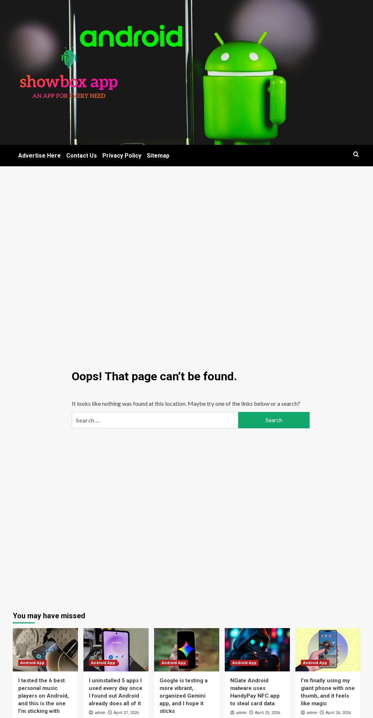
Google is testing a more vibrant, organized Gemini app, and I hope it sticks (184, 695)
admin (100, 712)
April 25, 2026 (267, 712)
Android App (32, 663)
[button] (356, 154)
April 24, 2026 (338, 712)
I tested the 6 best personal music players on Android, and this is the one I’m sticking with (43, 695)
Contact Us (81, 155)
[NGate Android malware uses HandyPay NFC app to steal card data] (257, 649)
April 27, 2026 (126, 712)
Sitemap (158, 155)
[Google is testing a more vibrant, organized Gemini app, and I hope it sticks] (186, 649)
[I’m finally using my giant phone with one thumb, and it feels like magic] (328, 649)
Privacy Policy (121, 155)
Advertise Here (39, 155)
